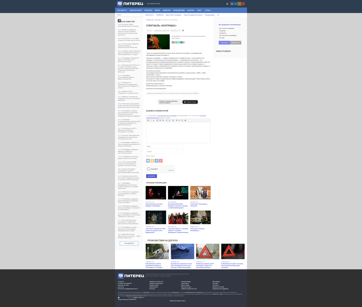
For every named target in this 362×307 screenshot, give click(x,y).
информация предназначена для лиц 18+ (136, 295)
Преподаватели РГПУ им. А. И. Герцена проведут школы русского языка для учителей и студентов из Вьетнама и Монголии (129, 68)
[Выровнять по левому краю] (157, 120)
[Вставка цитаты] (176, 120)
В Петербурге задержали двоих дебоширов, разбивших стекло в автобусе (128, 200)
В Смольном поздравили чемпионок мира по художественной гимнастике (128, 45)
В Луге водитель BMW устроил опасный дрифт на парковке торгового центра (127, 163)
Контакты (121, 287)
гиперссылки (175, 292)
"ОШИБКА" (196, 93)
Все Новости (122, 10)
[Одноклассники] (239, 4)
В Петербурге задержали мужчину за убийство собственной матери (128, 151)
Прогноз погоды (186, 287)
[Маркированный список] (166, 120)
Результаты (235, 43)
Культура (190, 10)
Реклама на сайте (123, 285)
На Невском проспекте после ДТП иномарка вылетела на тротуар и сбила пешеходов (128, 177)
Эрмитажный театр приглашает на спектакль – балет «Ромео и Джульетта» (129, 236)
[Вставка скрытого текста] (185, 120)
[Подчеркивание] (153, 120)
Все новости (129, 243)
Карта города (185, 285)
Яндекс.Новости (138, 297)
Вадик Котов (165, 30)
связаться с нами (217, 294)
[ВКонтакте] (232, 4)
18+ (218, 15)
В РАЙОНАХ (159, 15)
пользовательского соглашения (193, 292)
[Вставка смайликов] (173, 120)
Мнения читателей (218, 287)
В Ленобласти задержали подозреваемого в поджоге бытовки (128, 193)
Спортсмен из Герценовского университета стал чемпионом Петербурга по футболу (128, 85)
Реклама (152, 289)
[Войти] (227, 4)
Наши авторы (153, 287)
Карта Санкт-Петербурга (173, 15)
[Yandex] (243, 4)
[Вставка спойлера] (182, 120)
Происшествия (179, 10)
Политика (148, 10)
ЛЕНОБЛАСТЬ (149, 15)
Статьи (207, 10)
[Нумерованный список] (169, 120)
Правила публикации (156, 283)
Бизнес (157, 10)
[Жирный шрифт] (148, 120)
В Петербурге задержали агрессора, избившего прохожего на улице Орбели (129, 207)
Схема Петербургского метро (193, 15)
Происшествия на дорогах (163, 240)
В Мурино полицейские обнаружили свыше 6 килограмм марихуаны (129, 98)
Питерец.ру (149, 20)
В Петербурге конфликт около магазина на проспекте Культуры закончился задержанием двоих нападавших (129, 113)
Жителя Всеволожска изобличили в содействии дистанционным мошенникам (128, 222)
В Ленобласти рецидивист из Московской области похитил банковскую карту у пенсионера (129, 105)
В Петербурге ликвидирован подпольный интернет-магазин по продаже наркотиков (128, 185)
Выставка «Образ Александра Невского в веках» (128, 25)
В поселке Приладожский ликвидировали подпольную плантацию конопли (128, 137)
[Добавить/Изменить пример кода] (179, 120)
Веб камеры (216, 281)
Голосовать (224, 43)
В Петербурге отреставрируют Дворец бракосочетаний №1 (126, 77)
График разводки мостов (189, 289)
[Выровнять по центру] (160, 120)
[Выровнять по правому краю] (163, 120)
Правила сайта (154, 285)
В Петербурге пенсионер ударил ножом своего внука (128, 157)
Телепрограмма (210, 15)
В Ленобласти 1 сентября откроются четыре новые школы (129, 39)
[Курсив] (150, 120)
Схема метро (185, 283)
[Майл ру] (236, 4)
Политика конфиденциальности (128, 289)
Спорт (199, 10)
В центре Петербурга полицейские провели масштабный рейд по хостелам (128, 170)
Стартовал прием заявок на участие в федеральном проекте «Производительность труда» (129, 52)
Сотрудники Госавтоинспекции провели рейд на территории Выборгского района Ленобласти (129, 122)
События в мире (135, 10)
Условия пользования (125, 283)
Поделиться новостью (156, 281)
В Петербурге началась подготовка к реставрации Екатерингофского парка (127, 229)
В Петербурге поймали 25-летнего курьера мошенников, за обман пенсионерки (129, 144)
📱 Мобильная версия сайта (176, 301)
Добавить (151, 176)
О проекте (121, 281)
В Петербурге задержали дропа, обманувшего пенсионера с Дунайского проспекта (129, 214)
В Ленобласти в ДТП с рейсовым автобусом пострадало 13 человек (127, 130)
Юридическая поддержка (220, 289)
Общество (166, 10)
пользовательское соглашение (166, 115)
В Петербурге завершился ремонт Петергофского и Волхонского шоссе (128, 59)
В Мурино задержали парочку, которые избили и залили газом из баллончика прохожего (127, 32)
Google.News (132, 299)
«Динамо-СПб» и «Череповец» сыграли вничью (128, 92)
